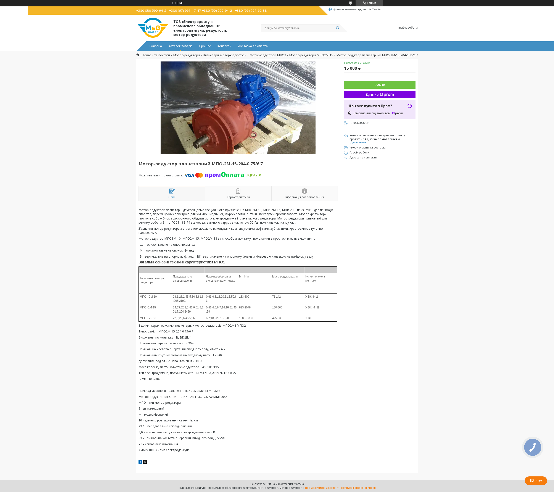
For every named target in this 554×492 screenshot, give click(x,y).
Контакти (224, 46)
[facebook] (140, 462)
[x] (145, 462)
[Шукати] (337, 28)
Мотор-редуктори (186, 55)
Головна (155, 46)
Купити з (372, 94)
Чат (539, 480)
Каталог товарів (180, 46)
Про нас (205, 46)
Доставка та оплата (253, 46)
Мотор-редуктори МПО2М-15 (311, 55)
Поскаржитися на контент (321, 488)
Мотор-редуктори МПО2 (268, 55)
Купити (380, 85)
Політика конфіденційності (358, 488)
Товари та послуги (156, 55)
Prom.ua (298, 484)
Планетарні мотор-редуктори (224, 55)
